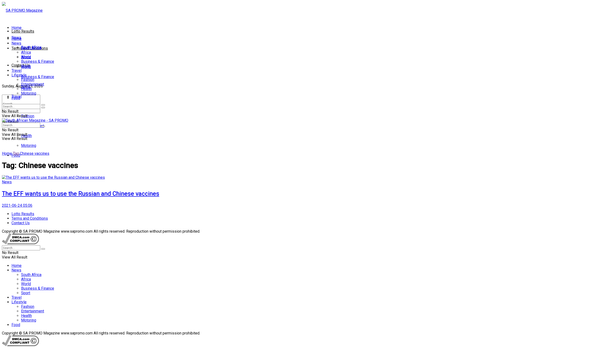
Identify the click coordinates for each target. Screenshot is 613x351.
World (26, 57)
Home (16, 27)
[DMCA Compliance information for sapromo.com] (20, 243)
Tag (16, 153)
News (16, 43)
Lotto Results (22, 31)
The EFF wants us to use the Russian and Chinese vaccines (80, 193)
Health (26, 88)
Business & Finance (37, 77)
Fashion (27, 116)
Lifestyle (19, 75)
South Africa (31, 48)
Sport (25, 66)
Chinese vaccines (34, 153)
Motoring (28, 145)
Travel (16, 70)
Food (15, 98)
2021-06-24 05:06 (17, 205)
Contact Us (20, 65)
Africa (26, 52)
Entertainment (32, 84)
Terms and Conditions (29, 218)
